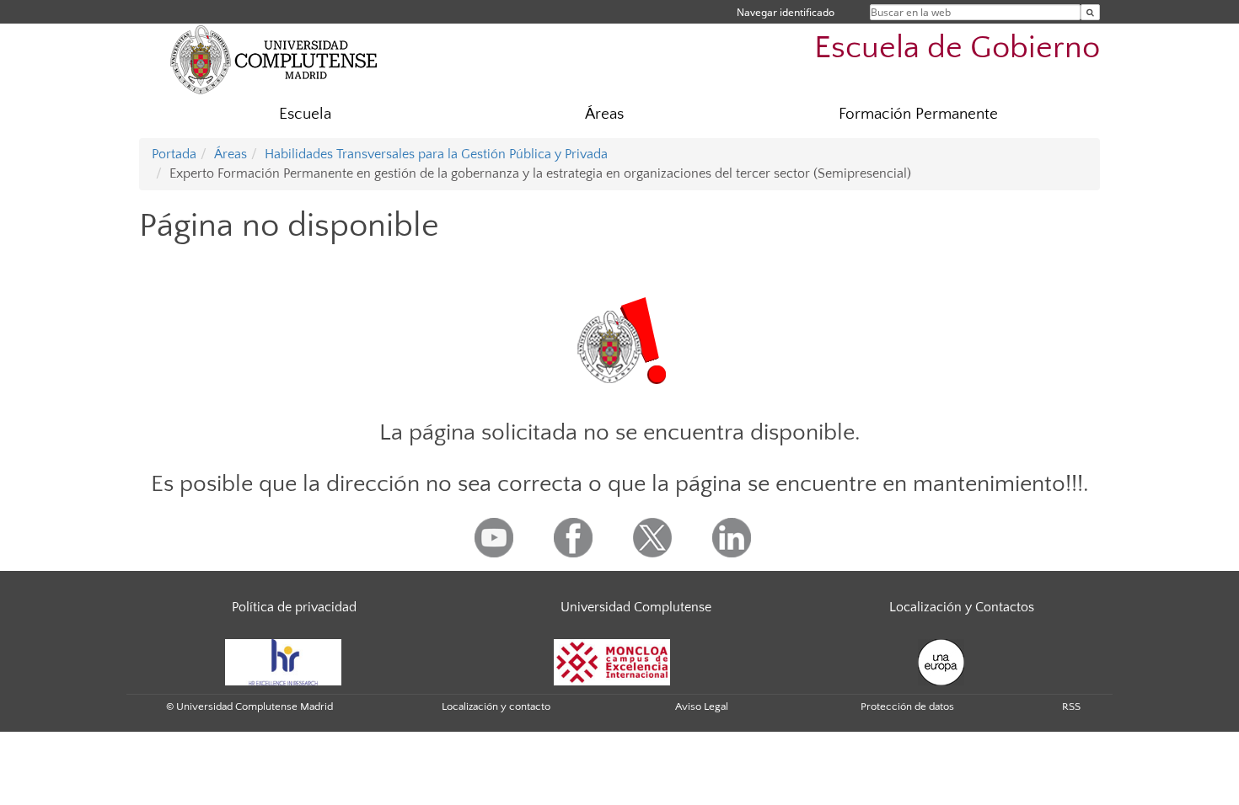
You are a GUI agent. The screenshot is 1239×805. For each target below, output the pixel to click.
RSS (1071, 706)
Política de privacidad (294, 607)
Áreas (604, 114)
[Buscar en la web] (1090, 12)
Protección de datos (907, 706)
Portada (174, 154)
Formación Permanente (918, 114)
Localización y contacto (496, 706)
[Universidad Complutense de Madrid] (274, 59)
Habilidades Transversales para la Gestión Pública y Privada (436, 154)
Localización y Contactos (961, 607)
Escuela (305, 114)
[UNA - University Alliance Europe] (941, 661)
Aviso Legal (701, 706)
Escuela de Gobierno (957, 47)
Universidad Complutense (635, 607)
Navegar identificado (785, 12)
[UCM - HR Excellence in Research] (283, 661)
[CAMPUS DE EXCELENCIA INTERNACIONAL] (612, 661)
